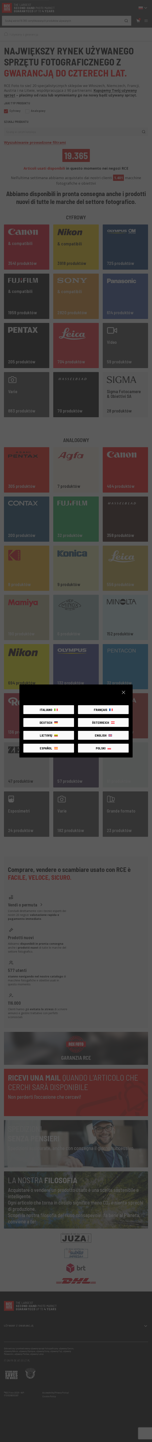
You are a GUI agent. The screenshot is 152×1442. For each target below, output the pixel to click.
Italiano (46, 710)
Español (46, 748)
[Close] (123, 692)
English (100, 735)
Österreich (100, 722)
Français (100, 710)
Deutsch (46, 722)
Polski (100, 748)
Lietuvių (46, 735)
